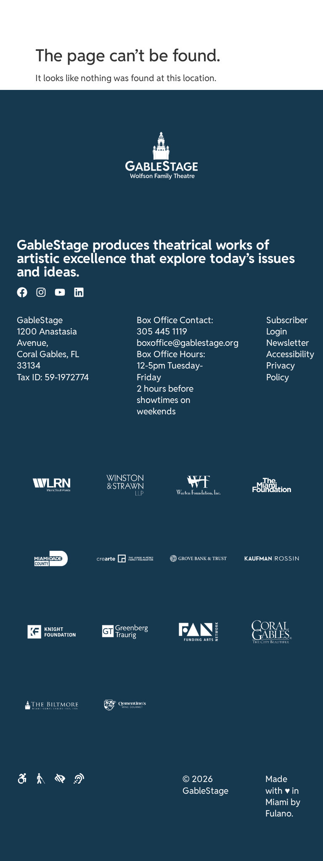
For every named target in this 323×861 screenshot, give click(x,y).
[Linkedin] (79, 292)
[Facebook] (22, 292)
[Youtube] (60, 292)
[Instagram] (41, 292)
